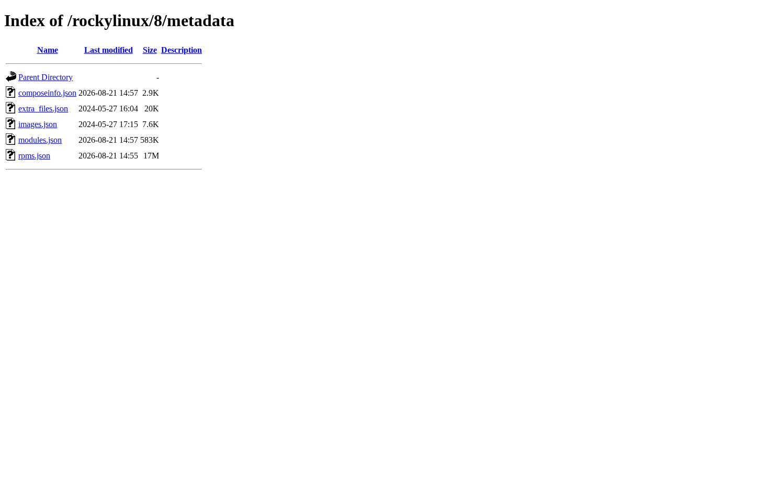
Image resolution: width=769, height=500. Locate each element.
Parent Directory (45, 77)
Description (181, 50)
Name (47, 50)
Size (150, 50)
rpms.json (34, 155)
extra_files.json (43, 108)
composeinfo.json (47, 92)
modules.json (40, 139)
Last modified (108, 50)
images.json (37, 124)
